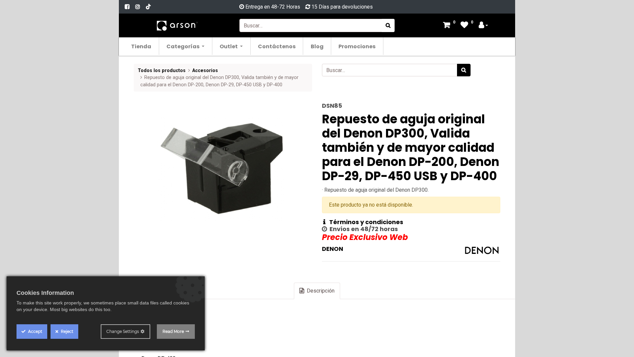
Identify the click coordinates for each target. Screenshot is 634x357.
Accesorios (205, 70)
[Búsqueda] (388, 25)
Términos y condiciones (364, 222)
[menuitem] (141, 46)
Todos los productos (162, 70)
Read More (173, 331)
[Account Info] (483, 25)
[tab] (317, 291)
